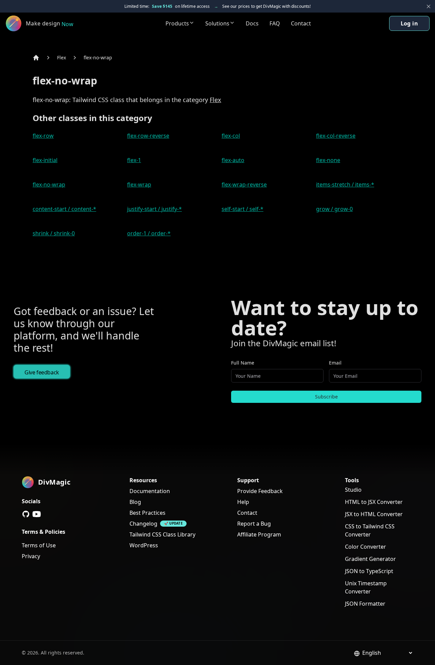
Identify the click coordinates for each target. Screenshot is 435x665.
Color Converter (365, 546)
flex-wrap (139, 184)
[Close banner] (428, 6)
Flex (61, 57)
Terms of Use (39, 545)
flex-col (231, 135)
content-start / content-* (64, 209)
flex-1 (134, 160)
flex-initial (45, 160)
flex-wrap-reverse (244, 184)
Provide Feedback (260, 491)
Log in (409, 23)
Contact (301, 23)
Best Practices (147, 512)
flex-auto (233, 160)
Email (335, 362)
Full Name (242, 362)
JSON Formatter (365, 603)
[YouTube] (36, 514)
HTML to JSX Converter (374, 502)
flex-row (43, 135)
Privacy (31, 556)
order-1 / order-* (149, 233)
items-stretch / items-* (345, 184)
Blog (135, 502)
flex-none (328, 160)
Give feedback (41, 372)
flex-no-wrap (98, 57)
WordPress (143, 545)
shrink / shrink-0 (54, 233)
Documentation (149, 491)
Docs (252, 23)
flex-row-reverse (148, 135)
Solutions (217, 23)
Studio (353, 489)
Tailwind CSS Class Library (162, 534)
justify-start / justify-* (154, 209)
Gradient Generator (370, 559)
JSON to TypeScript (369, 571)
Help (243, 502)
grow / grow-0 (334, 209)
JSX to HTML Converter (374, 514)
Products (177, 23)
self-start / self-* (242, 209)
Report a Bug (254, 523)
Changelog (143, 523)
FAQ (274, 23)
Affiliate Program (259, 534)
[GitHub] (26, 514)
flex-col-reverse (335, 135)
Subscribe (326, 396)
